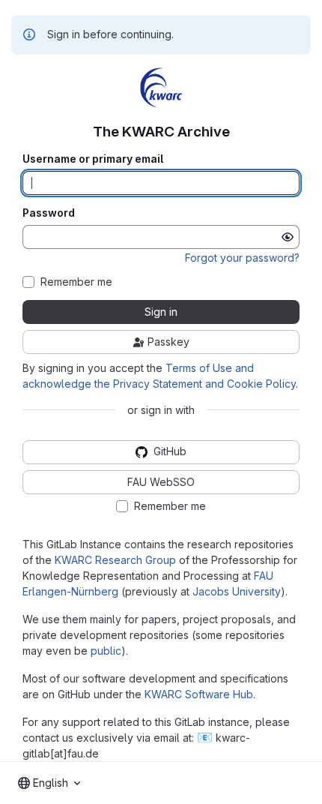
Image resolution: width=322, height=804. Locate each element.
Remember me (76, 282)
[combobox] (49, 783)
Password (48, 213)
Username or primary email (92, 159)
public (106, 650)
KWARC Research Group (115, 560)
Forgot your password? (242, 257)
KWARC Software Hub (199, 694)
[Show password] (288, 237)
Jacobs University (236, 591)
